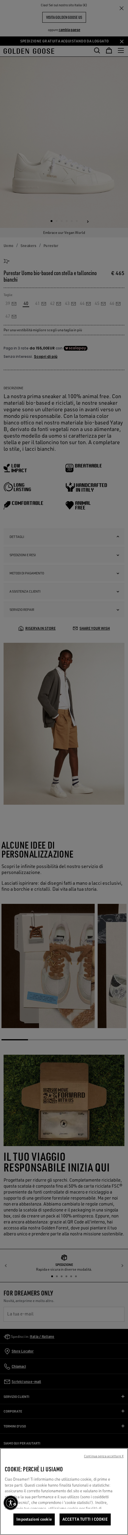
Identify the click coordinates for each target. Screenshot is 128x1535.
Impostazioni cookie (33, 1519)
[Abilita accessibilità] (11, 1503)
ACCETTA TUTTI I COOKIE (85, 1519)
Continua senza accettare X (104, 1456)
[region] (64, 1491)
